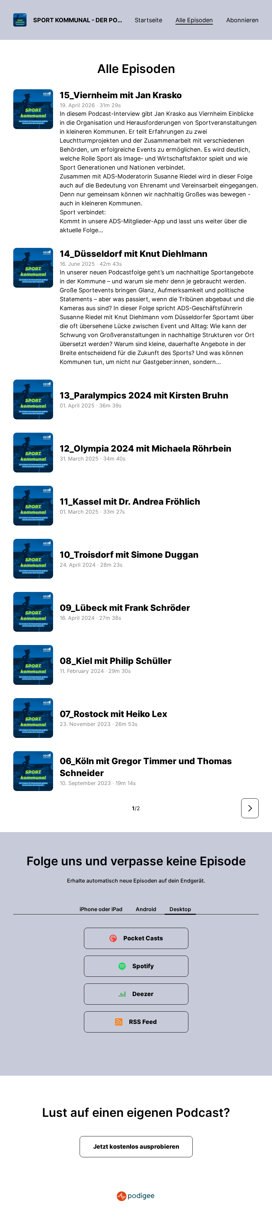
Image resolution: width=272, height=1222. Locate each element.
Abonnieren (242, 20)
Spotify (143, 966)
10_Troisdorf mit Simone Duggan (129, 554)
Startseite (148, 20)
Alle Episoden (194, 20)
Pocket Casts (143, 938)
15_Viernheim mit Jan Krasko (121, 95)
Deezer (143, 993)
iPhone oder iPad (101, 909)
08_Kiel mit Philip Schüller (115, 661)
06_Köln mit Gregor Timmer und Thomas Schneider (146, 767)
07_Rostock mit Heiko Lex (113, 714)
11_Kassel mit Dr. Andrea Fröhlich (130, 501)
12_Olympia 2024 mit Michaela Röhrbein (145, 448)
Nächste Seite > (250, 808)
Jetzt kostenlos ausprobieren (136, 1146)
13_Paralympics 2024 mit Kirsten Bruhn (144, 395)
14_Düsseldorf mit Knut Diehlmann (133, 254)
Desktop (180, 909)
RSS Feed (143, 1021)
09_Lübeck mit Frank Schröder (125, 608)
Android (146, 909)
